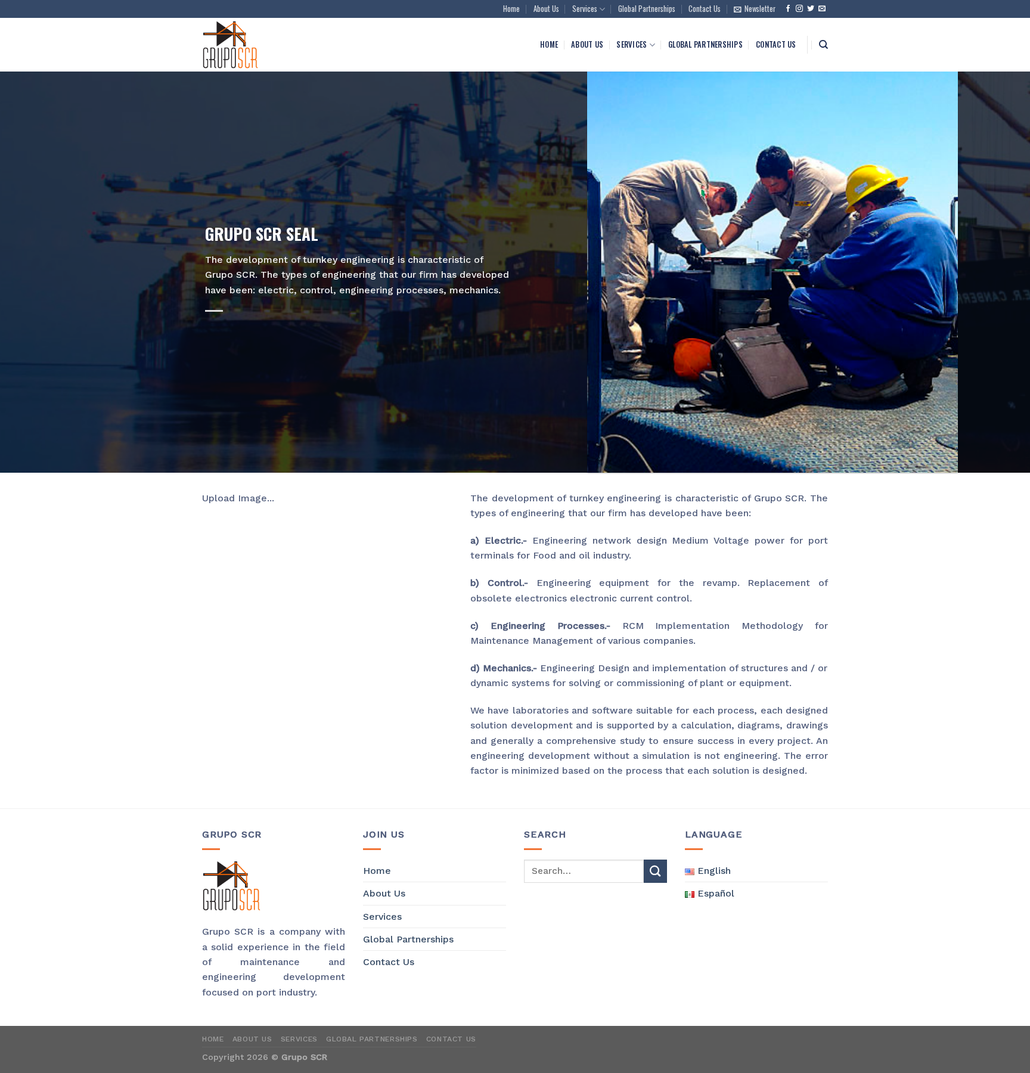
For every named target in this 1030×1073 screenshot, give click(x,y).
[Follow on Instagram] (799, 9)
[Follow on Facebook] (788, 9)
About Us (546, 8)
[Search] (823, 44)
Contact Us (704, 8)
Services (584, 8)
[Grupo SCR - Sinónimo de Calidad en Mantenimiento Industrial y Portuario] (276, 45)
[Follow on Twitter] (810, 9)
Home (511, 8)
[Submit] (655, 871)
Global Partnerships (646, 8)
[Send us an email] (822, 9)
